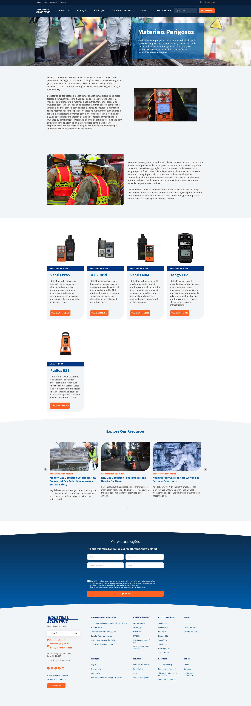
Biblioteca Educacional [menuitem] (167, 669)
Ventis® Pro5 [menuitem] (163, 623)
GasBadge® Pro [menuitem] (164, 648)
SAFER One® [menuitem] (137, 636)
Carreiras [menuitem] (187, 669)
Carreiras (63, 2)
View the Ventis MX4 (140, 313)
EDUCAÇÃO (99, 10)
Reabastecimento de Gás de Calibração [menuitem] (106, 677)
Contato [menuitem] (187, 623)
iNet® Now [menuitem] (137, 632)
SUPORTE (144, 10)
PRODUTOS (64, 10)
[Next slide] (205, 469)
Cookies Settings (56, 685)
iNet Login (211, 2)
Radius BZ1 (59, 370)
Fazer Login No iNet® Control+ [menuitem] (141, 647)
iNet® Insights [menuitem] (138, 627)
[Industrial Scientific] (46, 10)
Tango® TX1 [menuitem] (163, 640)
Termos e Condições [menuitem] (55, 679)
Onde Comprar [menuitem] (189, 627)
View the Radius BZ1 (60, 405)
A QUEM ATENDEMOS (122, 10)
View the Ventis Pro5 (60, 313)
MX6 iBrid (98, 275)
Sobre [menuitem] (186, 665)
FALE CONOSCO (206, 11)
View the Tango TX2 (180, 313)
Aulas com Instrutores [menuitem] (166, 679)
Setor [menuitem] (135, 673)
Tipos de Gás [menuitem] (138, 669)
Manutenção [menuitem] (95, 673)
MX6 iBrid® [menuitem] (162, 632)
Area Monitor (56, 364)
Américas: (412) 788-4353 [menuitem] (60, 643)
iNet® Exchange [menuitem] (139, 623)
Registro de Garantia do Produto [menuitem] (103, 640)
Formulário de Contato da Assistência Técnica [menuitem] (109, 623)
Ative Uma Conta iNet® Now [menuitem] (141, 641)
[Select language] (201, 2)
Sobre (38, 2)
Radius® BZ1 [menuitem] (163, 636)
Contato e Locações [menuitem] (58, 640)
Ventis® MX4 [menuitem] (163, 627)
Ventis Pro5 (60, 275)
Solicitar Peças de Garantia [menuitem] (101, 636)
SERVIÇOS (82, 10)
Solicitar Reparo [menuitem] (97, 627)
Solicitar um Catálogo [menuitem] (192, 632)
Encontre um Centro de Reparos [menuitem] (103, 632)
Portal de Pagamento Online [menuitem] (102, 644)
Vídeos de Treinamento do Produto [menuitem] (167, 674)
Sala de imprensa (50, 2)
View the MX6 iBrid (99, 313)
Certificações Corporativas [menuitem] (189, 674)
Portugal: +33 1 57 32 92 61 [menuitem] (61, 648)
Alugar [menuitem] (93, 665)
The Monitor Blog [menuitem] (165, 665)
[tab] (124, 507)
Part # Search (164, 10)
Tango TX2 (179, 275)
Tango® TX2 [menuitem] (163, 644)
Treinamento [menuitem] (96, 669)
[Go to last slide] (45, 469)
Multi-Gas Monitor (59, 268)
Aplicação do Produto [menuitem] (141, 665)
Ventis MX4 (139, 275)
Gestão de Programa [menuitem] (141, 677)
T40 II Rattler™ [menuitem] (163, 652)
